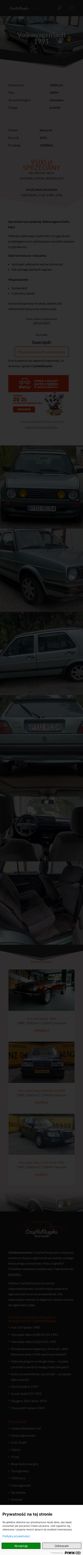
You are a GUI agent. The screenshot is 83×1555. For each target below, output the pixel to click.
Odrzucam (62, 1546)
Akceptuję (21, 1546)
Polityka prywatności (16, 1536)
